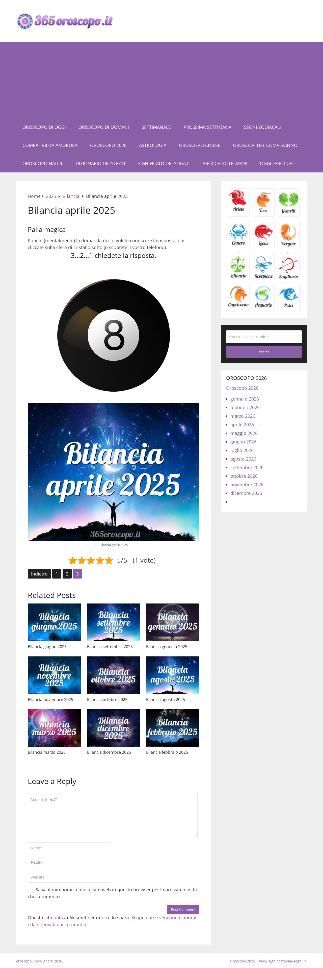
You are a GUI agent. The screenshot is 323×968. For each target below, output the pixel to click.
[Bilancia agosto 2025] (172, 675)
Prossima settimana (207, 127)
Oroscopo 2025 (242, 961)
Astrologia (152, 145)
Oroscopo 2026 (108, 145)
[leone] (263, 246)
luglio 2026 (242, 450)
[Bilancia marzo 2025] (54, 728)
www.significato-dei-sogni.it (282, 961)
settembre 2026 (246, 467)
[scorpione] (263, 278)
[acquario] (263, 310)
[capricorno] (238, 310)
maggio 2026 (244, 433)
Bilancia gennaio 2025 (166, 646)
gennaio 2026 (244, 399)
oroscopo (24, 961)
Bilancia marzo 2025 (47, 752)
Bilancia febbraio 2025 (167, 752)
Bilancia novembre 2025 (50, 699)
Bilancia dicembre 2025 (109, 752)
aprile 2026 (242, 424)
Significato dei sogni (163, 163)
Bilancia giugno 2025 (47, 646)
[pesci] (288, 310)
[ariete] (238, 214)
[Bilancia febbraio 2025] (172, 728)
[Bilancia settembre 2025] (113, 622)
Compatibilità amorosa (49, 145)
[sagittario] (288, 278)
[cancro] (238, 246)
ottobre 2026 (243, 476)
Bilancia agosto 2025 (165, 699)
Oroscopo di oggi (44, 127)
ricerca (264, 352)
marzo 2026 (242, 416)
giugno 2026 (243, 442)
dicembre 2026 (246, 493)
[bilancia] (238, 278)
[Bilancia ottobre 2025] (113, 675)
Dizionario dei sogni (100, 163)
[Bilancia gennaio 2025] (172, 622)
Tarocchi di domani (224, 163)
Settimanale (156, 127)
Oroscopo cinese (199, 145)
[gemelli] (288, 214)
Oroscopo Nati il (42, 163)
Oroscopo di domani (103, 127)
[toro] (263, 214)
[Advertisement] (161, 80)
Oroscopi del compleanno (265, 145)
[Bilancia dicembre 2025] (113, 728)
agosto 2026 (243, 459)
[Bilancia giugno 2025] (54, 622)
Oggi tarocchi (277, 163)
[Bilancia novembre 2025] (54, 675)
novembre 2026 (246, 484)
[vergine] (288, 246)
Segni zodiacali (262, 127)
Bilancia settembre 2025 (110, 646)
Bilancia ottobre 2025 (107, 699)
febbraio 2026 (245, 407)
